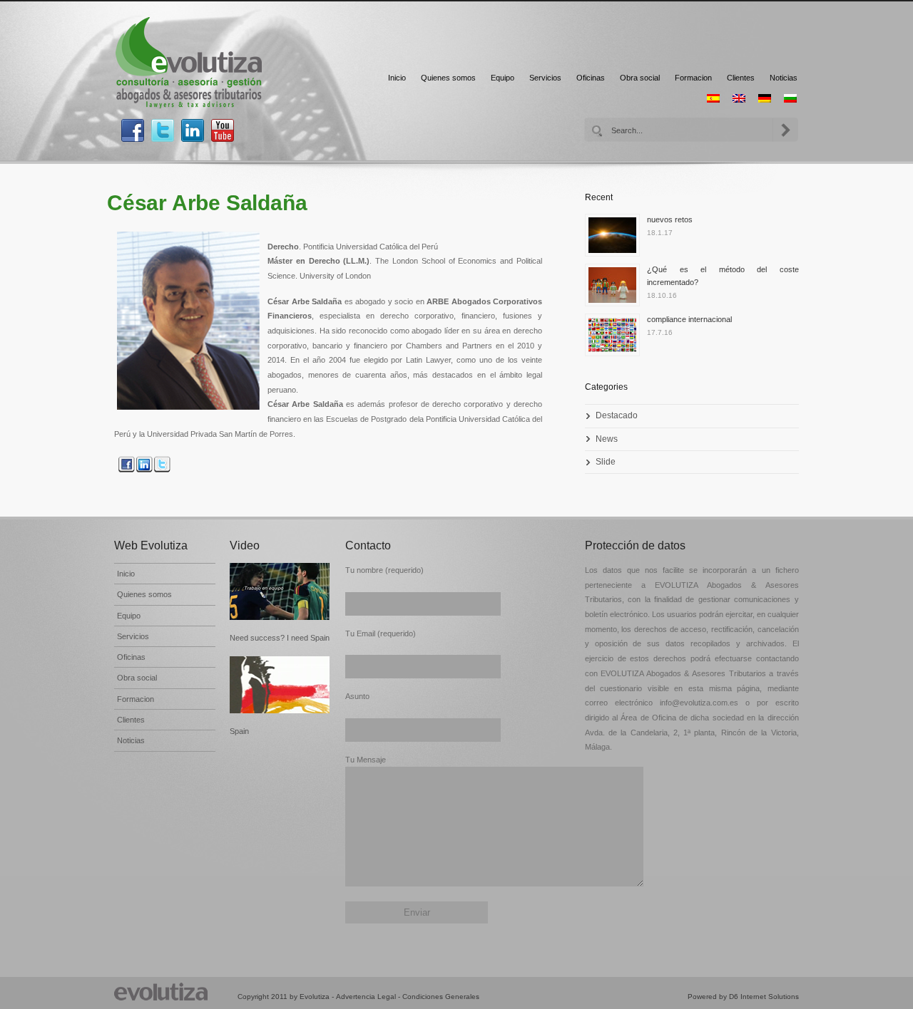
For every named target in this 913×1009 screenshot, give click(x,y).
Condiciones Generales (440, 996)
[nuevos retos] (616, 239)
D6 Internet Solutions (764, 996)
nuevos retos (670, 219)
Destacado (617, 415)
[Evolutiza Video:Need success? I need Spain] (280, 591)
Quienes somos (448, 77)
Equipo (502, 77)
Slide (606, 461)
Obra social (640, 77)
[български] (790, 98)
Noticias (783, 77)
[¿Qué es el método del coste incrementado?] (616, 289)
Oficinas (590, 77)
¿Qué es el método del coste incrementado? (723, 275)
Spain (239, 731)
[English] (739, 98)
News (607, 439)
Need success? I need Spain (280, 637)
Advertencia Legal (366, 996)
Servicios (545, 77)
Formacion (693, 77)
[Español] (713, 98)
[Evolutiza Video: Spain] (280, 684)
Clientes (741, 77)
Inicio (397, 77)
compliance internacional (689, 319)
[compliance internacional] (616, 338)
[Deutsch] (764, 98)
